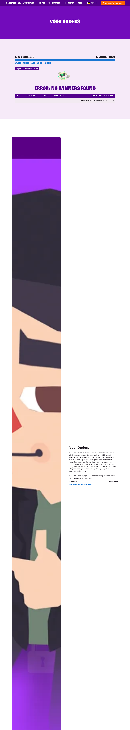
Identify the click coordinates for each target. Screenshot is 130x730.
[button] (27, 3)
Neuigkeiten (69, 3)
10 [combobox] (92, 100)
